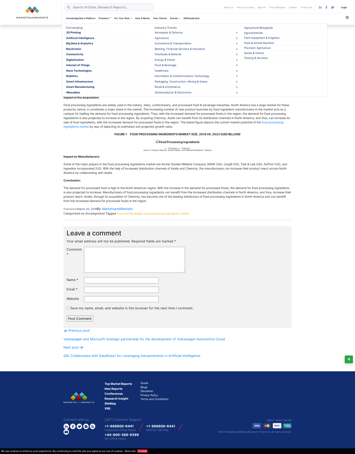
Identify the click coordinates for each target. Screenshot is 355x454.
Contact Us (306, 7)
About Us (229, 7)
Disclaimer (147, 391)
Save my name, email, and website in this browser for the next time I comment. (131, 308)
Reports (262, 7)
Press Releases (277, 7)
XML (108, 408)
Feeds (144, 383)
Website (73, 299)
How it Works (142, 18)
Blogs (144, 387)
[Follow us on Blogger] (86, 426)
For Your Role (122, 18)
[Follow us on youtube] (66, 432)
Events (174, 18)
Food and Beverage (129, 213)
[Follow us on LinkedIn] (66, 426)
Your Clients (160, 18)
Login (344, 7)
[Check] (320, 7)
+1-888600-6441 (119, 426)
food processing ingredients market (166, 213)
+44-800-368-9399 (122, 435)
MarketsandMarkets (117, 209)
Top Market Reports (118, 383)
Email (72, 289)
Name (72, 280)
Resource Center (245, 7)
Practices (104, 18)
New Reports (113, 388)
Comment (74, 251)
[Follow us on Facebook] (326, 7)
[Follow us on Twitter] (79, 426)
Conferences (114, 393)
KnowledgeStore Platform (80, 18)
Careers (293, 7)
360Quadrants (191, 18)
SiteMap (110, 403)
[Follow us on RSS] (92, 426)
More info (130, 451)
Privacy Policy (149, 395)
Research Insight (116, 398)
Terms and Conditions (154, 399)
